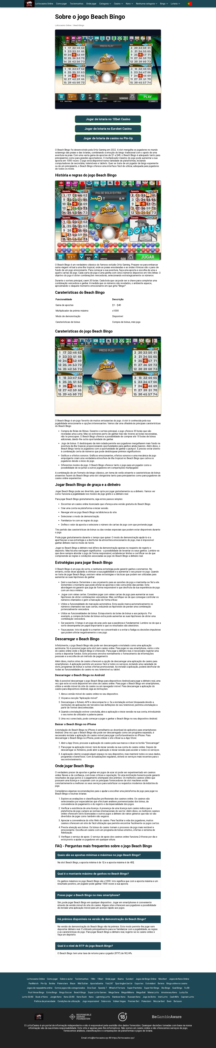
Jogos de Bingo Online (146, 979)
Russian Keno (134, 997)
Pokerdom (146, 1001)
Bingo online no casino (176, 983)
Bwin (169, 1001)
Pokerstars (62, 983)
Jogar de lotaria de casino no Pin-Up (108, 138)
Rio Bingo (165, 988)
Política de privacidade (44, 1001)
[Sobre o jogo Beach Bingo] (29, 3)
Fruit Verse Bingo (36, 992)
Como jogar (61, 3)
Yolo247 (109, 983)
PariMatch (33, 983)
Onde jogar (91, 3)
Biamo (121, 979)
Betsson (178, 1001)
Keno (91, 997)
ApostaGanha (96, 983)
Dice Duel (91, 988)
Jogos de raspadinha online (39, 988)
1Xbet (100, 979)
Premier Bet (133, 1001)
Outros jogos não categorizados (70, 988)
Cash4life (174, 997)
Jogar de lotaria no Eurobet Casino (108, 128)
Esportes (139, 983)
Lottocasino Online (44, 3)
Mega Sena (114, 992)
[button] (105, 3)
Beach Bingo (80, 992)
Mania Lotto (153, 992)
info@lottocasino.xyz (98, 1038)
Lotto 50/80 (27, 997)
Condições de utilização (69, 1001)
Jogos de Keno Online (179, 979)
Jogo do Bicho (149, 997)
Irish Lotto (163, 997)
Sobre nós (106, 1001)
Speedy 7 (102, 988)
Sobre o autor (66, 979)
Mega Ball (140, 992)
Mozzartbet (159, 1001)
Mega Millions (127, 992)
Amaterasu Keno (169, 992)
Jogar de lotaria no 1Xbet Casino (108, 119)
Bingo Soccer (65, 992)
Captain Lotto (187, 997)
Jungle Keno (56, 997)
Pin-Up (44, 983)
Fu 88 (186, 988)
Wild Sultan (83, 983)
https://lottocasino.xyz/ (123, 1038)
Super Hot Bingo (151, 988)
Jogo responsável (90, 1001)
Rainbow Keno (118, 997)
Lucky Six (183, 992)
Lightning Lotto (103, 997)
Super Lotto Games (97, 992)
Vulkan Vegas (119, 1001)
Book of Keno (42, 997)
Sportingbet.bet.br (124, 983)
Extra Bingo (51, 992)
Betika (52, 983)
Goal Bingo (177, 988)
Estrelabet (151, 983)
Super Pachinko (134, 988)
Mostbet (163, 979)
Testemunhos (76, 3)
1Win (93, 979)
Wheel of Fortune (117, 988)
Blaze (72, 983)
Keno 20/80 (69, 997)
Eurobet (129, 979)
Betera (161, 983)
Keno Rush (82, 997)
